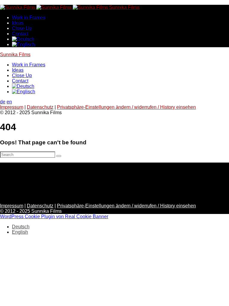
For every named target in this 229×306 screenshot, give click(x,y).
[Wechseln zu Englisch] (23, 44)
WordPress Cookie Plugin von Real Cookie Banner (54, 216)
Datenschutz (40, 107)
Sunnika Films (15, 54)
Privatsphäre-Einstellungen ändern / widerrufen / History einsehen (126, 107)
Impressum (11, 107)
